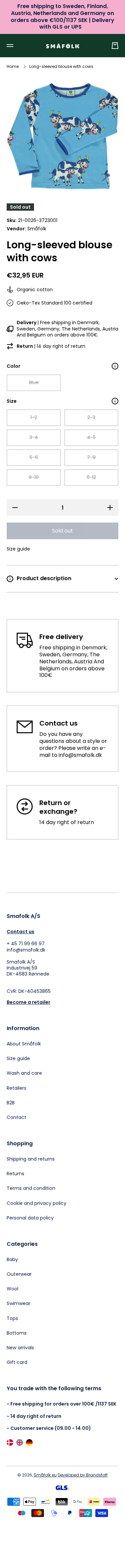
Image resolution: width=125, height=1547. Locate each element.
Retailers (16, 1088)
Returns (15, 1173)
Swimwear (18, 1303)
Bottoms (17, 1333)
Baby (12, 1259)
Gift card (17, 1362)
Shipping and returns (31, 1159)
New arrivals (20, 1347)
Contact (16, 1117)
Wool (12, 1288)
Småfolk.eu (45, 1475)
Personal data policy (30, 1218)
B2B (11, 1102)
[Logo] (62, 45)
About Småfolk (24, 1043)
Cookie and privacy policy (36, 1203)
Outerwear (19, 1274)
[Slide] (115, 366)
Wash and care (24, 1073)
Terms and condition (31, 1188)
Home (13, 66)
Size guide (18, 1058)
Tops (12, 1318)
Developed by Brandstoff (83, 1475)
